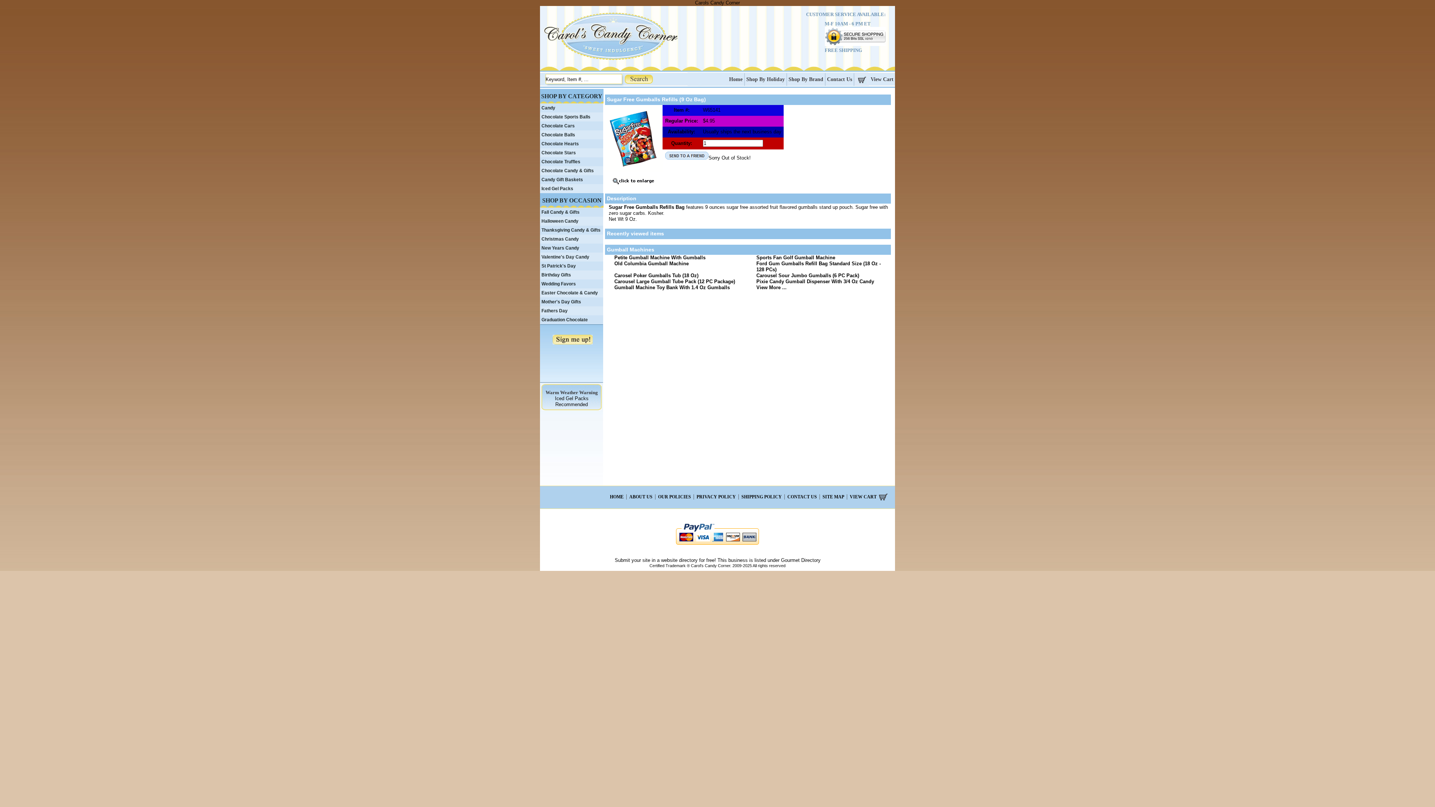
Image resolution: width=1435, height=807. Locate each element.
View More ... (771, 287)
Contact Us (839, 79)
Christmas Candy (560, 239)
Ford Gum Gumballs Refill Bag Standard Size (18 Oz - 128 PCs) (818, 266)
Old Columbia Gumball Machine (651, 263)
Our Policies (674, 497)
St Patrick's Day (558, 266)
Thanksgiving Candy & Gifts (571, 230)
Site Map (833, 497)
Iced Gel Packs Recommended (572, 401)
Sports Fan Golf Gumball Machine (795, 257)
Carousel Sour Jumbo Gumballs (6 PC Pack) (807, 275)
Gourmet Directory (801, 560)
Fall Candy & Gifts (560, 212)
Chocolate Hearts (560, 143)
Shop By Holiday (765, 79)
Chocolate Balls (558, 134)
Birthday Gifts (556, 275)
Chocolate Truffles (560, 161)
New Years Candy (560, 248)
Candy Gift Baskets (562, 179)
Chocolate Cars (558, 126)
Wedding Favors (558, 284)
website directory (679, 560)
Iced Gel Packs (557, 188)
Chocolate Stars (558, 152)
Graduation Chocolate (564, 319)
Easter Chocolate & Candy (569, 293)
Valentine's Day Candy (565, 257)
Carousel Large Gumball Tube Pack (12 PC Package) (674, 281)
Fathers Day (554, 310)
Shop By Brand (806, 79)
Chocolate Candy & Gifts (567, 170)
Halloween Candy (559, 221)
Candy (548, 108)
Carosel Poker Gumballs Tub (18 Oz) (656, 275)
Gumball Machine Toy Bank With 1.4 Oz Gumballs (672, 287)
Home (736, 79)
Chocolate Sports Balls (565, 117)
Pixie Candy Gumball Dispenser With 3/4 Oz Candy (815, 281)
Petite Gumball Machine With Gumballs (660, 257)
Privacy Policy (716, 497)
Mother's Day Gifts (561, 301)
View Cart (882, 79)
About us (640, 497)
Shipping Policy (761, 497)
